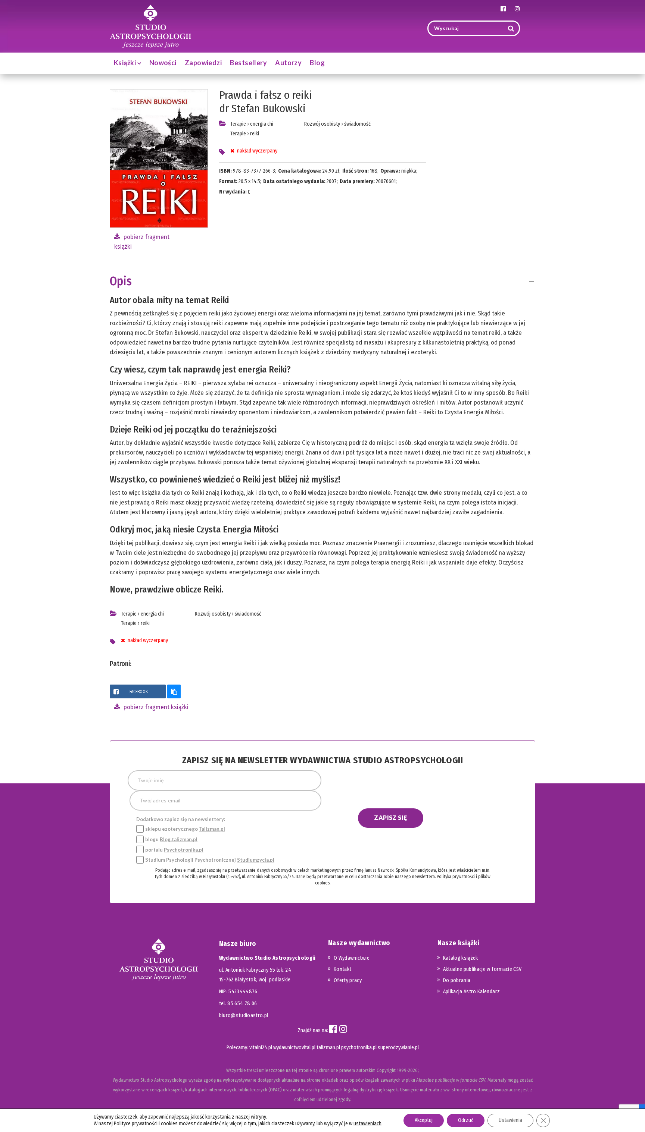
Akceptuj (424, 1120)
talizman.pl (328, 1047)
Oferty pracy (348, 980)
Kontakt (342, 969)
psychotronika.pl (359, 1047)
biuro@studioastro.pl (243, 1015)
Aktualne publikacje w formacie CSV (482, 969)
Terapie (238, 124)
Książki (125, 63)
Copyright (386, 1070)
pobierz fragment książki (155, 707)
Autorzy (288, 63)
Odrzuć (465, 1120)
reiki (254, 134)
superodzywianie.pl (398, 1047)
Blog (317, 63)
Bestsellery (248, 63)
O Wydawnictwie (352, 958)
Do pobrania (457, 980)
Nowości (163, 63)
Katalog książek (460, 958)
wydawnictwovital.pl (294, 1047)
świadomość (357, 124)
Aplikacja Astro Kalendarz (471, 991)
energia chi (261, 124)
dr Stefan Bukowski (262, 108)
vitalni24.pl (260, 1047)
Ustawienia (510, 1120)
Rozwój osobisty (322, 124)
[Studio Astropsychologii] (150, 25)
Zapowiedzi (203, 63)
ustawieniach (367, 1123)
